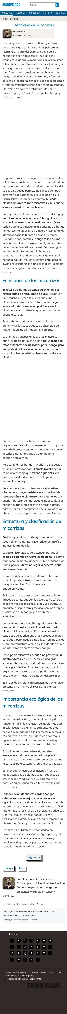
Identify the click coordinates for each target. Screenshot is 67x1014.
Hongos (8, 868)
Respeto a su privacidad (16, 979)
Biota (22, 868)
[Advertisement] (33, 137)
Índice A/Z (7, 13)
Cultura (60, 13)
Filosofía (20, 13)
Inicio (5, 18)
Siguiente (33, 857)
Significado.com (11, 5)
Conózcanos (35, 979)
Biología (14, 18)
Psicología (34, 13)
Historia (47, 13)
